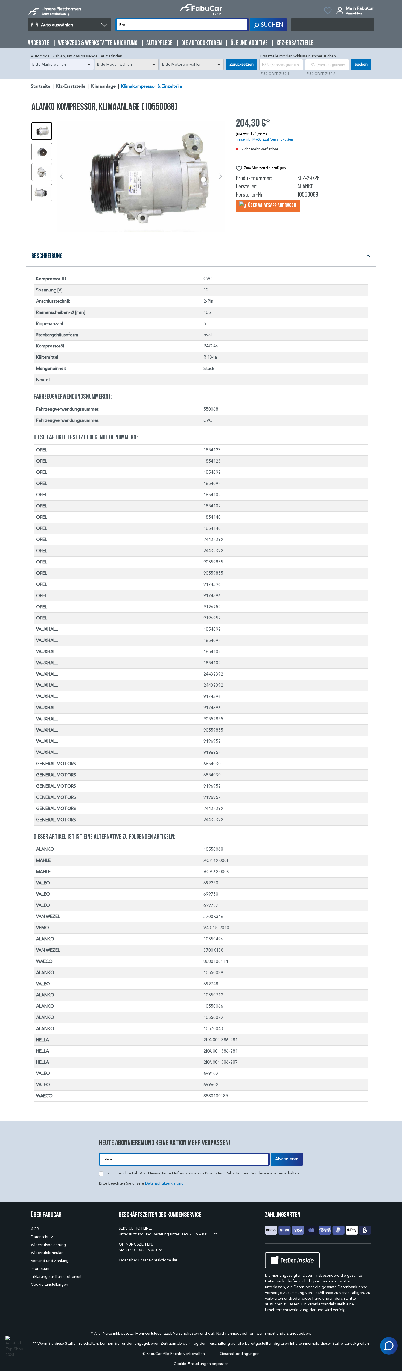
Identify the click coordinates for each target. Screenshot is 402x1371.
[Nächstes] (220, 176)
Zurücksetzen (241, 64)
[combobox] (62, 64)
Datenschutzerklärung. (165, 1183)
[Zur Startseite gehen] (201, 9)
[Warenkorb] (332, 24)
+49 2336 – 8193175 (199, 1234)
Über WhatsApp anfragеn (271, 205)
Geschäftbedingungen (240, 1353)
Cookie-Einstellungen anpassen (201, 1363)
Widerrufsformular (47, 1252)
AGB (35, 1229)
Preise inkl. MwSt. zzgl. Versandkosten (264, 139)
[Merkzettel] (327, 11)
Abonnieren (287, 1159)
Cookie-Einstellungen (49, 1284)
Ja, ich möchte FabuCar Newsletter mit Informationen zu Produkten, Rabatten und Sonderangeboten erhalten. (203, 1173)
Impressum (40, 1268)
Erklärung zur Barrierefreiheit (56, 1276)
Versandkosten (186, 1333)
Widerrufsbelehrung (48, 1245)
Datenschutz (42, 1237)
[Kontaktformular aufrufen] (388, 1345)
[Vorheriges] (61, 176)
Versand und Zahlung (50, 1260)
